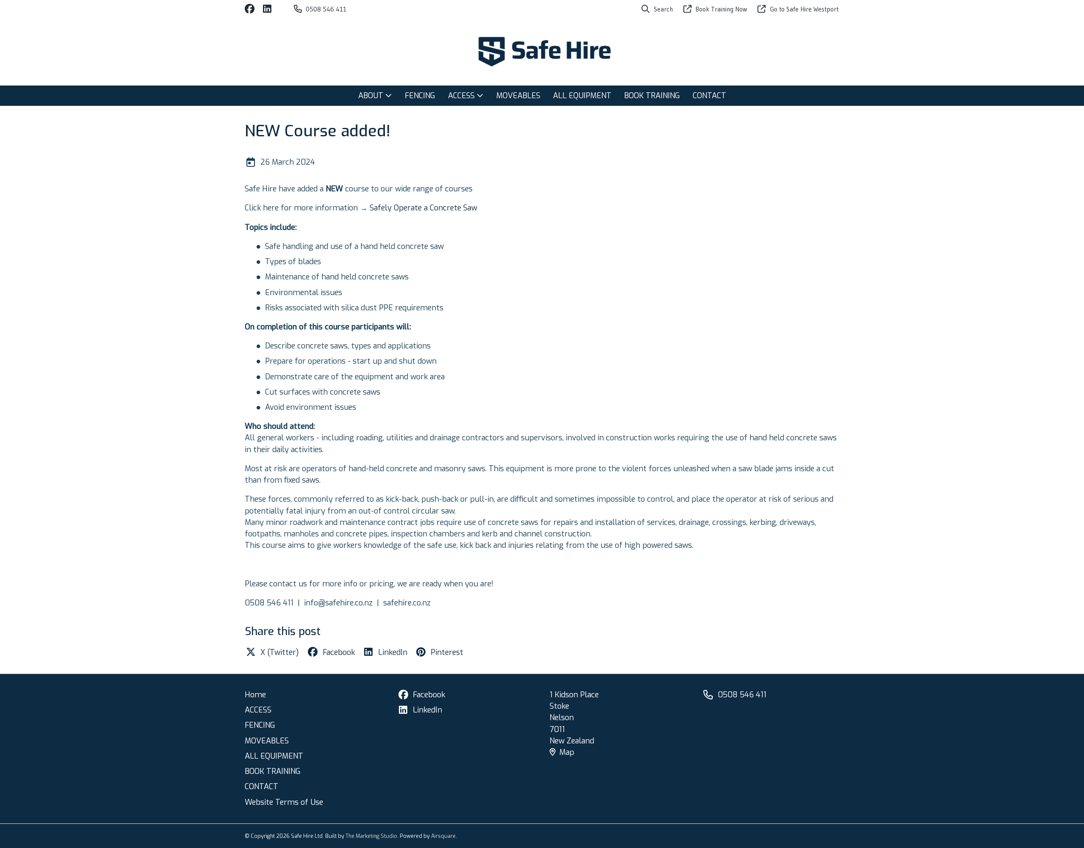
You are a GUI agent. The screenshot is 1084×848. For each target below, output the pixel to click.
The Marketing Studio (371, 836)
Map (566, 752)
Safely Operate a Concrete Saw (424, 208)
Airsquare (443, 836)
